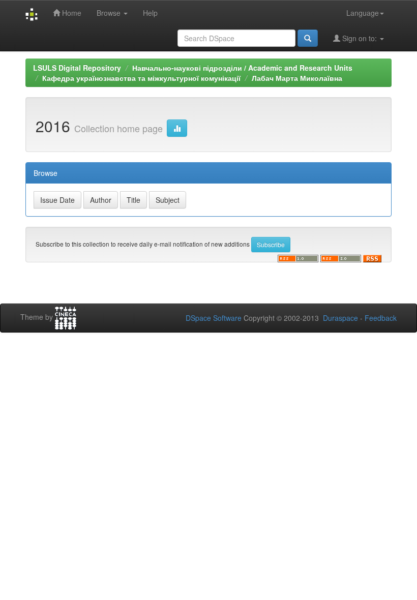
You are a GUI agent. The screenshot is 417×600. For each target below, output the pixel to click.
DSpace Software (214, 318)
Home (70, 13)
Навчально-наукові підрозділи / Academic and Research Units (242, 68)
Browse (110, 13)
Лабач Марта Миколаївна (297, 78)
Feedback (381, 318)
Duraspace (340, 318)
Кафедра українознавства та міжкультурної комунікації (141, 78)
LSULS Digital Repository (77, 68)
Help (150, 13)
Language (362, 13)
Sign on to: (359, 38)
